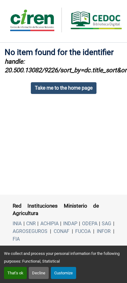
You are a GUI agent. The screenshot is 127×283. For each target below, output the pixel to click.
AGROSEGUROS (30, 231)
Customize (63, 273)
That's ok (15, 273)
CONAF (61, 231)
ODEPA (89, 223)
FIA (16, 239)
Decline (38, 273)
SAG (106, 223)
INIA (17, 223)
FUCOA (83, 231)
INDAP (70, 223)
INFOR (104, 231)
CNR (31, 223)
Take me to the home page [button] (63, 88)
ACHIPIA (49, 223)
